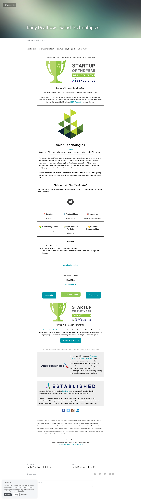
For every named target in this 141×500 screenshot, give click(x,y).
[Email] (110, 474)
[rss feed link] (113, 474)
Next (73, 464)
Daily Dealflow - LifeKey (39, 467)
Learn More (21, 491)
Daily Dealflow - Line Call (84, 467)
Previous (31, 464)
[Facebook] (95, 474)
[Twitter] (100, 474)
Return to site (10, 5)
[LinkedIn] (105, 474)
